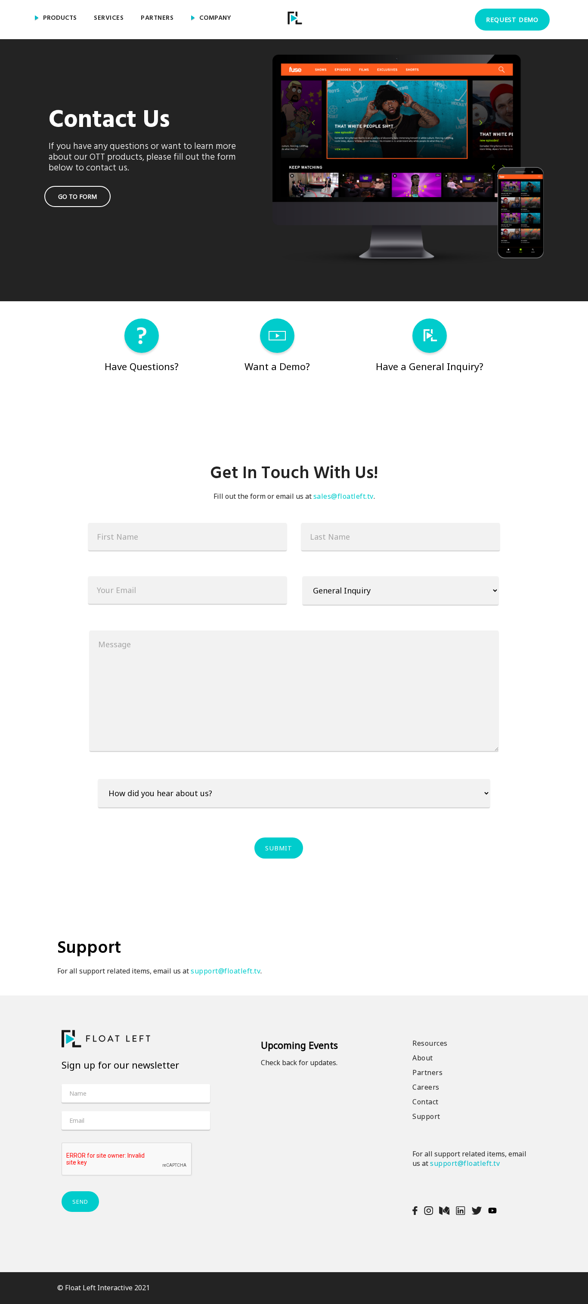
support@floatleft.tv (225, 971)
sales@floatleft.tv (343, 496)
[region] (294, 150)
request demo (512, 19)
